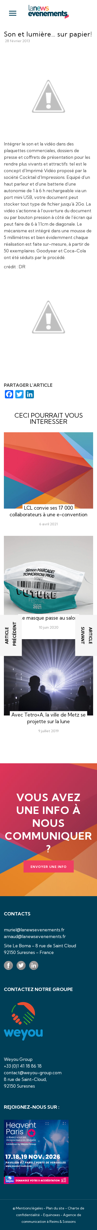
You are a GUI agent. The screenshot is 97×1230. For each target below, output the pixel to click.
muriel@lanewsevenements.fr (34, 929)
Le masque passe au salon (49, 618)
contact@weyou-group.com (33, 1072)
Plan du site (55, 1208)
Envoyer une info (49, 867)
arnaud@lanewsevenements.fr (35, 936)
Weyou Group (18, 1059)
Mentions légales (29, 1208)
